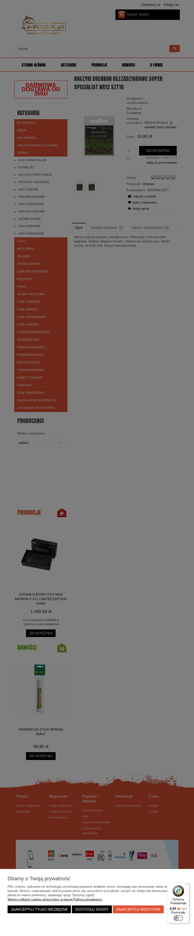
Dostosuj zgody (92, 909)
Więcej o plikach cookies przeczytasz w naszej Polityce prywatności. (55, 899)
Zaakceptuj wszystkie (138, 909)
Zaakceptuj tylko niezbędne (39, 909)
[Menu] (186, 885)
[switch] (178, 918)
